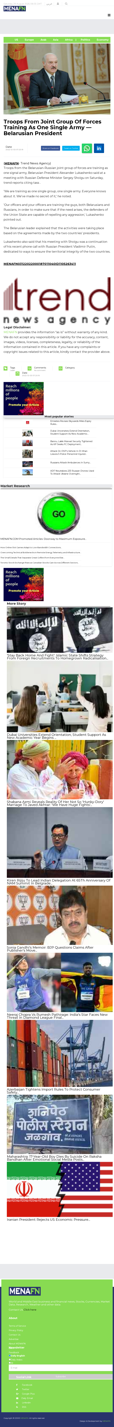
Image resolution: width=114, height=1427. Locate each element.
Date (9, 146)
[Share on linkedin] (99, 148)
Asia (55, 39)
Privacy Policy (16, 1330)
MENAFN (11, 163)
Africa (68, 39)
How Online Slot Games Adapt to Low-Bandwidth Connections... (31, 547)
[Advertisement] (58, 26)
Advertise (14, 1339)
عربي (49, 3)
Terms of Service (17, 1326)
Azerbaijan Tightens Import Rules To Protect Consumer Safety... (53, 1090)
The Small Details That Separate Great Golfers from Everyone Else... (32, 557)
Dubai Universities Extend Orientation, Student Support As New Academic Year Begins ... (56, 736)
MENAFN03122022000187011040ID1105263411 (40, 264)
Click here (30, 1309)
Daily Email (27, 1398)
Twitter (25, 1389)
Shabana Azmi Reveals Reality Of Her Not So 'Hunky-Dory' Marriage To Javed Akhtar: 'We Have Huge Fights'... (55, 803)
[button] (58, 3)
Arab (43, 39)
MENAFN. (24, 1418)
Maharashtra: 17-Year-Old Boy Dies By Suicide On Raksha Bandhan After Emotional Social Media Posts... (54, 1158)
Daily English (18, 1355)
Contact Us (14, 1334)
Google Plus (28, 1393)
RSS (23, 1407)
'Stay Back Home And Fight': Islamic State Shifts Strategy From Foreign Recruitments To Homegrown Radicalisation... (57, 656)
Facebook (26, 1385)
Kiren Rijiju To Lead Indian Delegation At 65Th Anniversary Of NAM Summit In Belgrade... (58, 881)
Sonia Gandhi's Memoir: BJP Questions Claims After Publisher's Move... (50, 948)
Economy (102, 39)
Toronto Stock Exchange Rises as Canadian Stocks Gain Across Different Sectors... (39, 562)
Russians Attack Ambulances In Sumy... (70, 462)
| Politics (84, 39)
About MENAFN (17, 1343)
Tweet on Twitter (71, 148)
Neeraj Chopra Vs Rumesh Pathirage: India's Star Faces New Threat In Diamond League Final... (57, 1016)
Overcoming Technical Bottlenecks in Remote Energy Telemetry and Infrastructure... (40, 552)
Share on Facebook (50, 148)
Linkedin (26, 1402)
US (12, 39)
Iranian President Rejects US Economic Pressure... (48, 1219)
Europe (29, 39)
